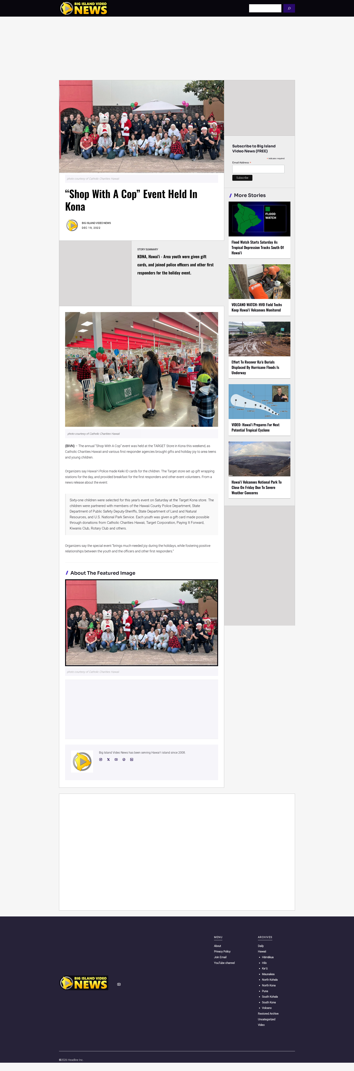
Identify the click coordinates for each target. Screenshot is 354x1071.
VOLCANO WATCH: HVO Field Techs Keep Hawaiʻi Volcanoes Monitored (257, 307)
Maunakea (268, 974)
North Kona (269, 985)
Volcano (267, 1008)
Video (261, 1025)
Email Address (241, 162)
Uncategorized (266, 1019)
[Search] (289, 8)
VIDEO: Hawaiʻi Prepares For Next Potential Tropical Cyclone (256, 427)
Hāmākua (268, 957)
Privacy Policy (222, 951)
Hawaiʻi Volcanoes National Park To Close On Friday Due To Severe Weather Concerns (257, 487)
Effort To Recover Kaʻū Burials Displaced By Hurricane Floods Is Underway (255, 367)
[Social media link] (100, 759)
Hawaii (262, 951)
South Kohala (270, 996)
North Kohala (270, 979)
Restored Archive (268, 1013)
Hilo (264, 963)
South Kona (269, 1002)
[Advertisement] (177, 48)
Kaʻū (265, 968)
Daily (261, 946)
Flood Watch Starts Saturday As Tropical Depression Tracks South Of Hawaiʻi (258, 247)
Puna (265, 991)
